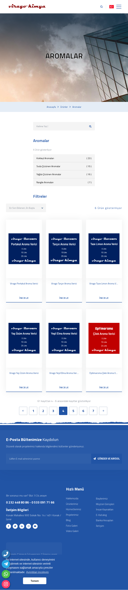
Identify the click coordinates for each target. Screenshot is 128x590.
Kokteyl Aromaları (64, 158)
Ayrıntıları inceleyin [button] (37, 572)
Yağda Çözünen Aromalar (64, 174)
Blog (68, 520)
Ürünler (64, 107)
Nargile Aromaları (64, 182)
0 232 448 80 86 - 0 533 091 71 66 (30, 502)
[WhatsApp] (6, 574)
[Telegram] (6, 564)
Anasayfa (51, 107)
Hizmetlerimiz (73, 509)
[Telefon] (6, 554)
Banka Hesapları (104, 520)
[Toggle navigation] (118, 6)
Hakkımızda (72, 498)
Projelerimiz (72, 515)
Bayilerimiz (102, 499)
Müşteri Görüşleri (105, 504)
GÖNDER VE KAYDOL (109, 459)
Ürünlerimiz (72, 504)
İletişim (100, 526)
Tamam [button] (35, 580)
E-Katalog (101, 515)
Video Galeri (72, 531)
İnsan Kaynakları (104, 509)
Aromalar (76, 107)
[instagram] (6, 584)
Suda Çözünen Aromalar (64, 166)
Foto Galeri (72, 526)
